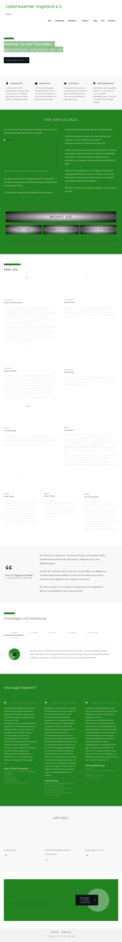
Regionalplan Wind (101, 845)
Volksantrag (20, 845)
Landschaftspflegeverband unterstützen (61, 845)
